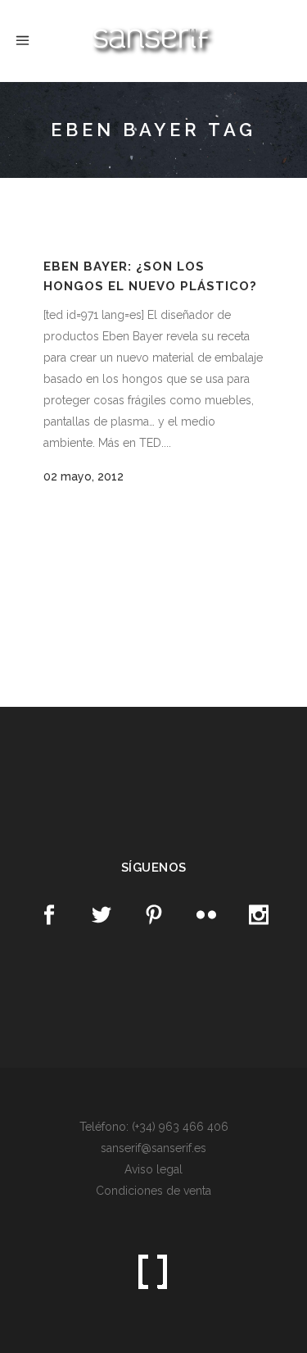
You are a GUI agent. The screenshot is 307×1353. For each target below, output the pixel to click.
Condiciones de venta (153, 1190)
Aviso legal (153, 1169)
